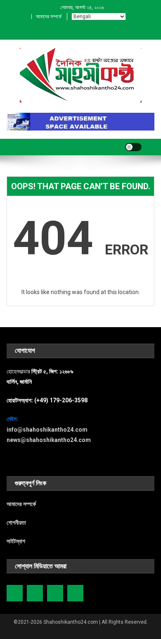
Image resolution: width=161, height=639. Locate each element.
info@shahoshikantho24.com (47, 429)
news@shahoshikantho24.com (49, 440)
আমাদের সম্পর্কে (49, 16)
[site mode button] (133, 147)
